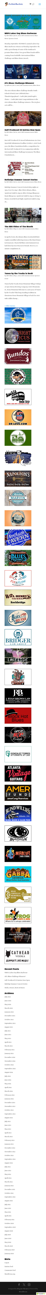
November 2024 (10, 1061)
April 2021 (8, 1216)
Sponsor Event (13, 38)
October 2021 (9, 1193)
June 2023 (8, 1125)
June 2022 (8, 1170)
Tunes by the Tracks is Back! (19, 273)
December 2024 (10, 1057)
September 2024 (10, 1068)
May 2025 (8, 1038)
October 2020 (9, 1223)
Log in (7, 1263)
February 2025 (9, 1050)
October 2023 (9, 1110)
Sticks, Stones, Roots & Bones (15, 988)
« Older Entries (10, 306)
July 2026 (8, 997)
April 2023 (8, 1133)
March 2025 (9, 1046)
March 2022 (9, 1182)
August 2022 (9, 1163)
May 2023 (8, 1129)
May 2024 (8, 1084)
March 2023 (9, 1136)
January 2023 (9, 1144)
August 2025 (9, 1027)
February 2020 (10, 1250)
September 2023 (10, 1114)
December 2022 (10, 1148)
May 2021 (8, 1212)
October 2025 (9, 1019)
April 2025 (8, 1042)
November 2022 (10, 1152)
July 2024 (8, 1076)
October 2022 (9, 1155)
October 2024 (9, 1065)
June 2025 (8, 1034)
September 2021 (10, 1197)
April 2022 (8, 1178)
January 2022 (9, 1186)
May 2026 (8, 1004)
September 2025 (10, 1023)
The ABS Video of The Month (19, 227)
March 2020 (9, 1246)
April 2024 (8, 1087)
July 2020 (8, 1235)
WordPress (23, 1292)
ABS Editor (9, 35)
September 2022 (10, 1159)
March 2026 (9, 1008)
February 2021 (9, 1219)
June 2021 (8, 1208)
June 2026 (8, 1001)
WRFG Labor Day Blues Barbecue (21, 33)
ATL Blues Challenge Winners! (19, 83)
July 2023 (8, 1121)
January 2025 (9, 1053)
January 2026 (9, 1012)
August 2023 (9, 1118)
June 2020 (8, 1238)
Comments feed (10, 1270)
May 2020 (8, 1242)
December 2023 (10, 1102)
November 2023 (10, 1106)
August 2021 (9, 1201)
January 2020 (9, 1253)
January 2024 (9, 1099)
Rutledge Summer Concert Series (21, 180)
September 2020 (10, 1227)
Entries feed (9, 1266)
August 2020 (9, 1231)
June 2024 (8, 1080)
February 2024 (9, 1095)
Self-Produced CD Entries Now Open (22, 130)
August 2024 (9, 1072)
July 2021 (7, 1204)
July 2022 (8, 1167)
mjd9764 (9, 85)
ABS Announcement (28, 35)
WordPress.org (10, 1274)
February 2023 (9, 1140)
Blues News (36, 85)
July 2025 (8, 1031)
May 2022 (8, 1174)
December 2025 (10, 1016)
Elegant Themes (23, 1289)
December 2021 (10, 1189)
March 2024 (9, 1091)
